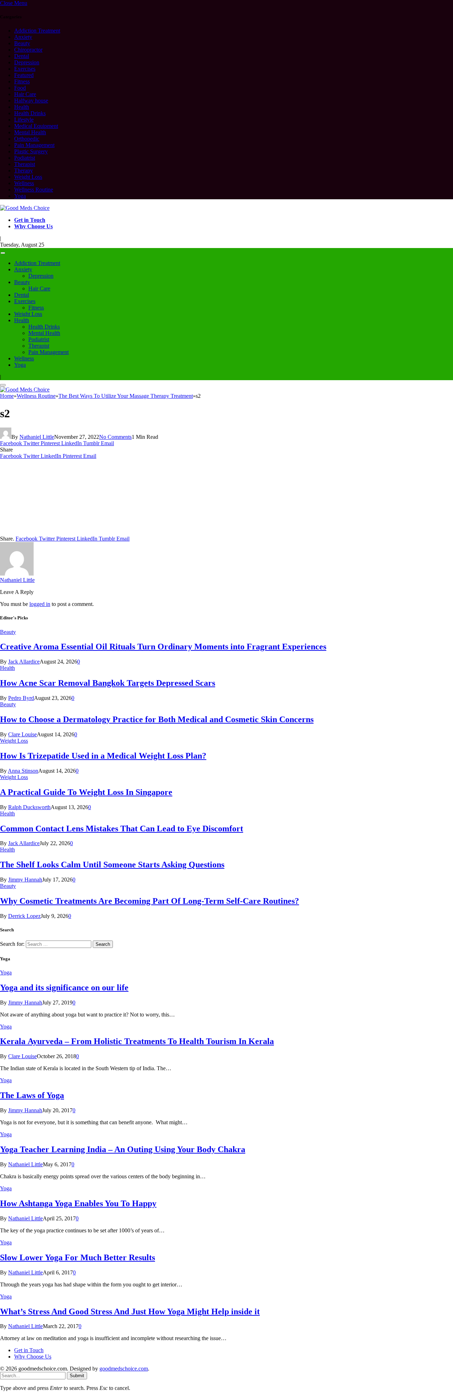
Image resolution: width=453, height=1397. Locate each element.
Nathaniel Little (36, 437)
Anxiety (23, 37)
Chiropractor (28, 50)
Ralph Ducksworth (29, 807)
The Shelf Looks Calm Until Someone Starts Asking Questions (112, 864)
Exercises (24, 69)
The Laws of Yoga (32, 1095)
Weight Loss (28, 177)
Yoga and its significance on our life (64, 987)
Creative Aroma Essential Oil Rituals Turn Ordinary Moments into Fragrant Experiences (163, 646)
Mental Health (30, 132)
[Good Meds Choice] (25, 208)
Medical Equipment (36, 126)
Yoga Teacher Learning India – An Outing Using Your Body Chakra (122, 1149)
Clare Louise (22, 734)
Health (21, 107)
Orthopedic (26, 139)
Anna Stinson (23, 771)
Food (20, 88)
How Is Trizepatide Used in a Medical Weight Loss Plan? (103, 755)
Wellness (24, 183)
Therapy (23, 170)
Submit (77, 1375)
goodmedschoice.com (123, 1369)
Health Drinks (30, 113)
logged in (39, 604)
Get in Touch (29, 220)
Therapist (24, 164)
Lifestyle (24, 120)
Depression (26, 62)
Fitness (22, 81)
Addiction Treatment (37, 31)
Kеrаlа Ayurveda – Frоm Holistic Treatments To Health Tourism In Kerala (137, 1041)
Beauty (22, 43)
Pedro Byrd (21, 698)
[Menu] (3, 253)
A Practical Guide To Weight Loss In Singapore (86, 792)
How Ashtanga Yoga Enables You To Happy (78, 1203)
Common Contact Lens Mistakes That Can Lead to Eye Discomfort (121, 828)
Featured (24, 75)
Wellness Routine (33, 190)
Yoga (20, 196)
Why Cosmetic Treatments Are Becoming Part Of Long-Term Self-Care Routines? (149, 901)
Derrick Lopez (24, 916)
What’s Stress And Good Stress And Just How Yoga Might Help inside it (130, 1311)
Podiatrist (24, 158)
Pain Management (34, 145)
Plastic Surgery (31, 151)
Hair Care (25, 94)
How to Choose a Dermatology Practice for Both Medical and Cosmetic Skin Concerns (157, 719)
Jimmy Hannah (25, 880)
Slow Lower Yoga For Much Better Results (77, 1257)
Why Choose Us (33, 226)
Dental (21, 56)
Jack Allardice (24, 662)
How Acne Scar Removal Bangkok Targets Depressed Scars (107, 683)
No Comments (115, 437)
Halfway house (31, 101)
